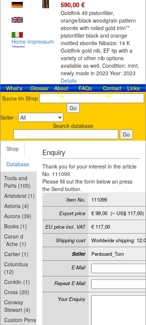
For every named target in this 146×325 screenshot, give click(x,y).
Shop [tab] (12, 148)
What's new (14, 91)
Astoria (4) (16, 206)
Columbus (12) (16, 267)
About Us (61, 91)
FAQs (85, 88)
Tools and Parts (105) (17, 181)
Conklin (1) (17, 282)
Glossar (39, 88)
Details (69, 80)
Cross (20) (16, 292)
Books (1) (15, 226)
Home (19, 41)
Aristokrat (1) (19, 195)
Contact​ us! (112, 91)
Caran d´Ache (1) (15, 240)
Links (133, 88)
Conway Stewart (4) (17, 305)
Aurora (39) (17, 216)
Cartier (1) (16, 254)
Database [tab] (17, 164)
